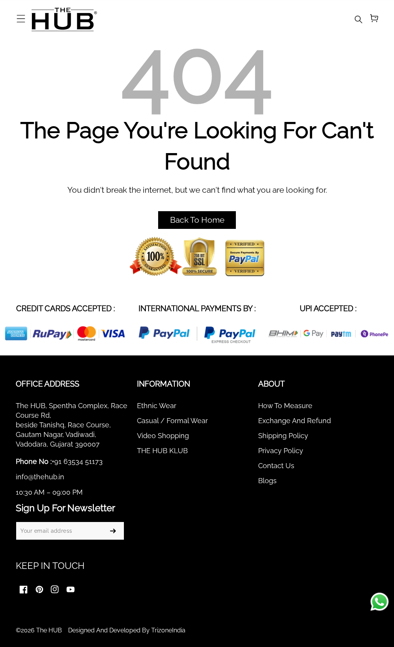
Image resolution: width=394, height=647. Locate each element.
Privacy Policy (280, 451)
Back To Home (197, 220)
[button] (21, 19)
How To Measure (285, 406)
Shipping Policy (283, 436)
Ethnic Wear (156, 406)
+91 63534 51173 (77, 461)
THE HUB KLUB (162, 451)
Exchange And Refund (294, 421)
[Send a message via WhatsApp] (379, 601)
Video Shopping (163, 436)
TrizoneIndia (168, 630)
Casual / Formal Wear (172, 421)
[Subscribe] (113, 531)
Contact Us (276, 466)
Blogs (267, 481)
